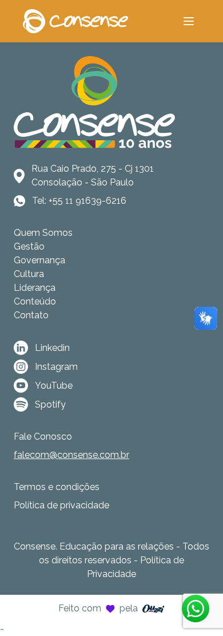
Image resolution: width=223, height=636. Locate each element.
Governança (39, 260)
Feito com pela (98, 608)
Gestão (29, 246)
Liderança (34, 287)
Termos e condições (56, 486)
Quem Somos (43, 232)
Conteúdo (35, 301)
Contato (31, 315)
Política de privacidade (61, 505)
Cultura (29, 273)
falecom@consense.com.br (71, 454)
